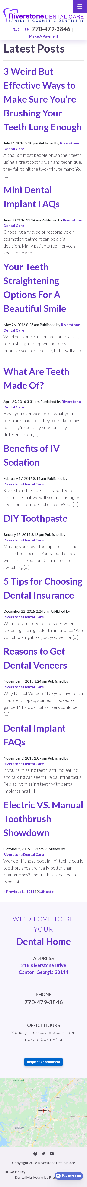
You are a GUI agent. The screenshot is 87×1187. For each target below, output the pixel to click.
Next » (48, 891)
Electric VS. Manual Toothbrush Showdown (43, 818)
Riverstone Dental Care (23, 484)
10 (28, 891)
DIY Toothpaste (35, 518)
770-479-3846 (51, 28)
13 (41, 891)
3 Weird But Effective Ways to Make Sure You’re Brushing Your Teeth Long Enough (42, 99)
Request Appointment (43, 1062)
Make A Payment (43, 36)
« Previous (12, 891)
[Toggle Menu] (80, 6)
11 (32, 891)
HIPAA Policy (14, 1171)
